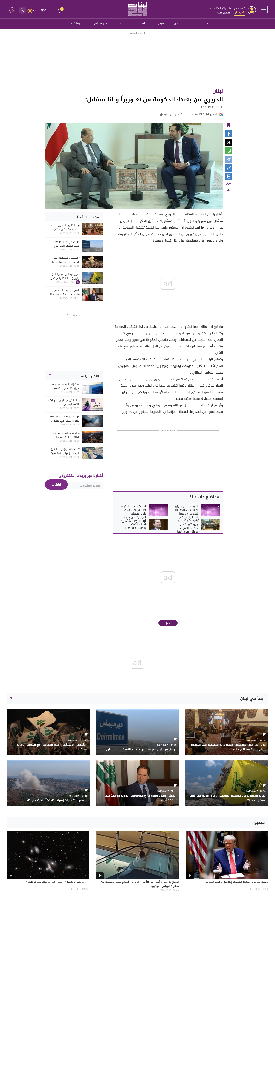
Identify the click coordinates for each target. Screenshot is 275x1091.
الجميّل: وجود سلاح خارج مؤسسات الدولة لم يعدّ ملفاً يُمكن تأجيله (65, 292)
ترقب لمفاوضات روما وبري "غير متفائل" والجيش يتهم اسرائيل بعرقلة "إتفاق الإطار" (186, 526)
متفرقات (79, 23)
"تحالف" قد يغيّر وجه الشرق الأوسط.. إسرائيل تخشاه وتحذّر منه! (64, 451)
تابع (168, 622)
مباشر (208, 23)
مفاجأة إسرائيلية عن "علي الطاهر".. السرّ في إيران (66, 435)
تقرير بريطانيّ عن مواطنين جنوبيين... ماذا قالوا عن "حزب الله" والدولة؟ (65, 276)
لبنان (177, 23)
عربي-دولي (101, 23)
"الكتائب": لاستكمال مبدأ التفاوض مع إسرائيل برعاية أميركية (65, 260)
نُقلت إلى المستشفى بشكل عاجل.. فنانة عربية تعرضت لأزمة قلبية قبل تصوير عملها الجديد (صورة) (64, 386)
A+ (228, 184)
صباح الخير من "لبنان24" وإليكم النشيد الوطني (64, 402)
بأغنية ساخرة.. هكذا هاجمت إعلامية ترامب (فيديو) (236, 882)
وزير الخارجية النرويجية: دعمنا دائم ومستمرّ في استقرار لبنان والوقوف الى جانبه (65, 227)
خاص (144, 23)
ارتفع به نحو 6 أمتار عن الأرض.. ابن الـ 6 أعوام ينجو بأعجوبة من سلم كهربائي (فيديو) (139, 884)
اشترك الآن (239, 12)
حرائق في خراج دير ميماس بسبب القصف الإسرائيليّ (65, 244)
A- (228, 190)
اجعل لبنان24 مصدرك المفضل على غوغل (188, 114)
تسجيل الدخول (223, 13)
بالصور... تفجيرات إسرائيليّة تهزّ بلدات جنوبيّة (57, 800)
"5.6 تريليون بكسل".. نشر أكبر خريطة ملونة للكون (57, 882)
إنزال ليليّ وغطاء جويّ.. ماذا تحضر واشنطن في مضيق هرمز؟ (65, 419)
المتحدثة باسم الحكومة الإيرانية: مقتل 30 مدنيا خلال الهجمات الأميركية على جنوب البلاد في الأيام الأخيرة (133, 513)
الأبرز (192, 23)
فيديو (160, 23)
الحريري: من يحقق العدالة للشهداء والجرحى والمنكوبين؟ (134, 524)
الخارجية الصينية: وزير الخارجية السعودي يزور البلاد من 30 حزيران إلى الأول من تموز (186, 511)
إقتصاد (122, 23)
